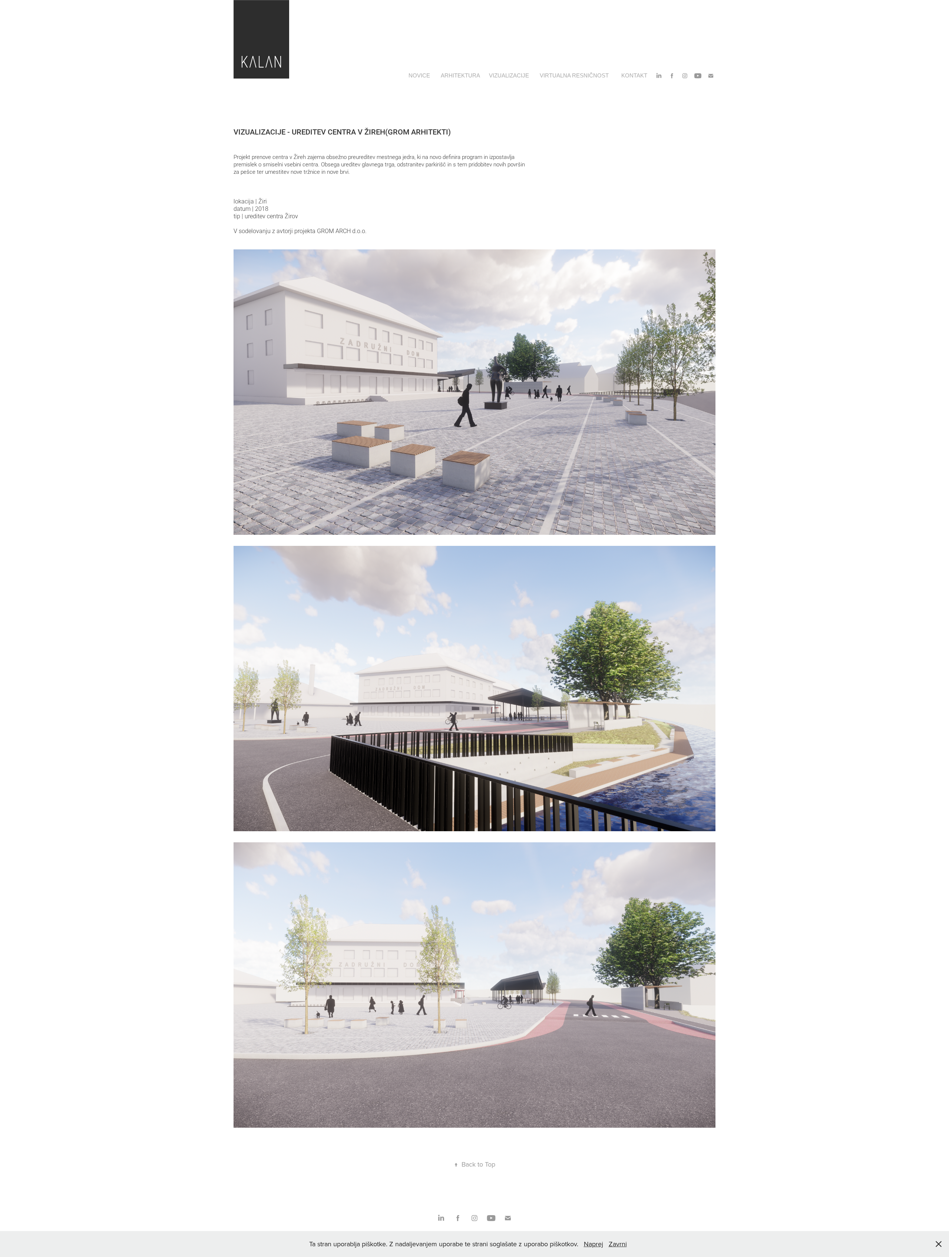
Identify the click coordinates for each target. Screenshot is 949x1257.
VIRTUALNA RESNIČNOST (574, 75)
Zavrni (618, 1243)
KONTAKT (634, 75)
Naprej (593, 1243)
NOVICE (419, 75)
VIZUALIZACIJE (509, 75)
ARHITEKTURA (460, 75)
